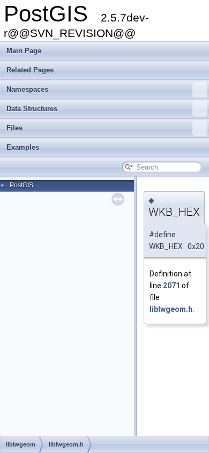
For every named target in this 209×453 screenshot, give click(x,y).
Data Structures (31, 109)
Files (14, 128)
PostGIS (21, 185)
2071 (171, 285)
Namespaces (27, 89)
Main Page (23, 51)
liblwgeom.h (171, 309)
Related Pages (30, 70)
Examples (22, 147)
